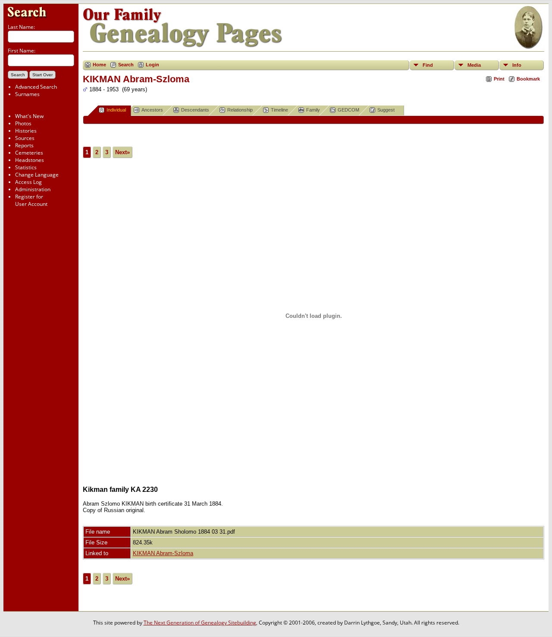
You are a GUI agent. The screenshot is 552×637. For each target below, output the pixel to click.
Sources (24, 138)
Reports (24, 145)
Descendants (195, 109)
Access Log (28, 182)
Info (516, 65)
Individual (116, 109)
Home (99, 64)
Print (499, 78)
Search (126, 64)
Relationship (240, 109)
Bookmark (528, 78)
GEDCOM (348, 109)
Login (152, 64)
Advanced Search (36, 86)
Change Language (37, 174)
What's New (29, 116)
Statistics (26, 167)
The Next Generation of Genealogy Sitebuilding (200, 622)
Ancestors (152, 109)
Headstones (29, 160)
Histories (26, 130)
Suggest (386, 109)
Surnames (27, 94)
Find (428, 65)
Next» (122, 152)
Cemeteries (29, 152)
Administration (32, 189)
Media (474, 65)
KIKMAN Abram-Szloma (163, 553)
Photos (23, 123)
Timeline (279, 109)
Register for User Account (31, 200)
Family (313, 109)
